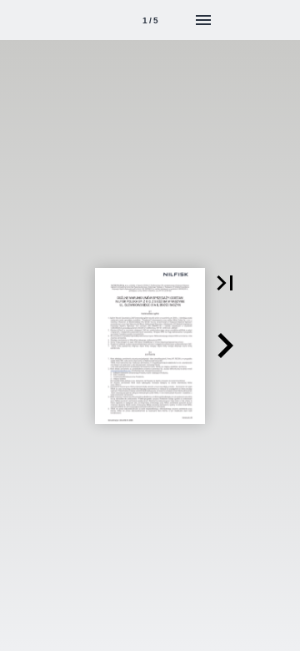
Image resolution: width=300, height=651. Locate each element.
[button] (225, 283)
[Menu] (203, 20)
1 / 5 (150, 20)
